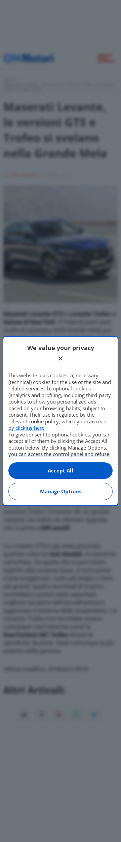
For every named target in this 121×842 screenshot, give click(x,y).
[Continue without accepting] (60, 358)
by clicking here (26, 427)
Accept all (60, 470)
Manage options (60, 491)
